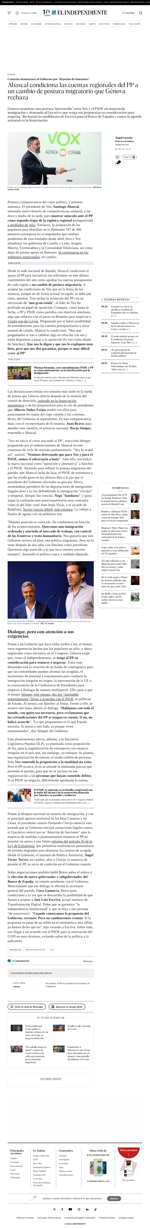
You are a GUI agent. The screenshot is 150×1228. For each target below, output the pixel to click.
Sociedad (81, 24)
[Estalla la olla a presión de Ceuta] (59, 1032)
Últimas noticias (22, 2)
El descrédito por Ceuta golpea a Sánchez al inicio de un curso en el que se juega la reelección (36, 1032)
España (24, 24)
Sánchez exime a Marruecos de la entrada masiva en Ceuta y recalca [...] (125, 326)
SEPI (35, 1159)
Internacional (53, 24)
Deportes (104, 24)
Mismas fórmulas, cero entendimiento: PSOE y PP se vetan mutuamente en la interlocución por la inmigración (63, 370)
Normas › (88, 961)
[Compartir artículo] (117, 157)
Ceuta (106, 2)
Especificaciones (66, 1175)
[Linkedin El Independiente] (87, 1209)
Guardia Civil (39, 1175)
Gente (92, 24)
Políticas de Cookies (107, 1217)
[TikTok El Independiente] (95, 1210)
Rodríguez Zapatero (42, 1167)
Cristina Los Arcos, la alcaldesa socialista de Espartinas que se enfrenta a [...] (124, 311)
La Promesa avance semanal (65, 2)
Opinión (13, 24)
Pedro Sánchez (39, 1171)
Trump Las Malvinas (44, 2)
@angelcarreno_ (122, 144)
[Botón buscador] (140, 13)
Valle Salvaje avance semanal (90, 2)
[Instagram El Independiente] (79, 1209)
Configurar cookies (126, 1217)
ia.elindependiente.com (98, 1181)
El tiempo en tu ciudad (29, 13)
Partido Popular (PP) (35, 950)
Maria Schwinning (137, 2)
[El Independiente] (75, 13)
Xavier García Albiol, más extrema (48, 509)
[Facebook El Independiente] (62, 1209)
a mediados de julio (21, 225)
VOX (52, 950)
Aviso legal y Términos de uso (49, 1217)
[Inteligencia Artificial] (98, 1175)
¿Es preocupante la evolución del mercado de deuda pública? (123, 352)
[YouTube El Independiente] (70, 1209)
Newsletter (63, 1163)
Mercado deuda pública (119, 2)
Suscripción (64, 1159)
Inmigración (15, 950)
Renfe (32, 2)
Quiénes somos (65, 1171)
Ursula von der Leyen (23, 321)
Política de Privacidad (25, 1217)
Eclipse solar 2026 (41, 1155)
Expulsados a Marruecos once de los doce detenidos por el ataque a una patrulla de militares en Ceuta (79, 1053)
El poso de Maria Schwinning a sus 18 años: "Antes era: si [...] (124, 366)
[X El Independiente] (54, 1209)
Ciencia (68, 24)
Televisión (134, 24)
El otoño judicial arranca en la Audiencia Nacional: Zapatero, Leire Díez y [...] (124, 339)
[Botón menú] (9, 13)
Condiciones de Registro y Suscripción (79, 1217)
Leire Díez (37, 1179)
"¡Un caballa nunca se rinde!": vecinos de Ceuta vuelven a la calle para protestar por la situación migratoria (36, 1055)
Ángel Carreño (124, 137)
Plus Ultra (37, 1163)
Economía (36, 24)
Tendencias (119, 24)
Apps (61, 1167)
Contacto (62, 1155)
